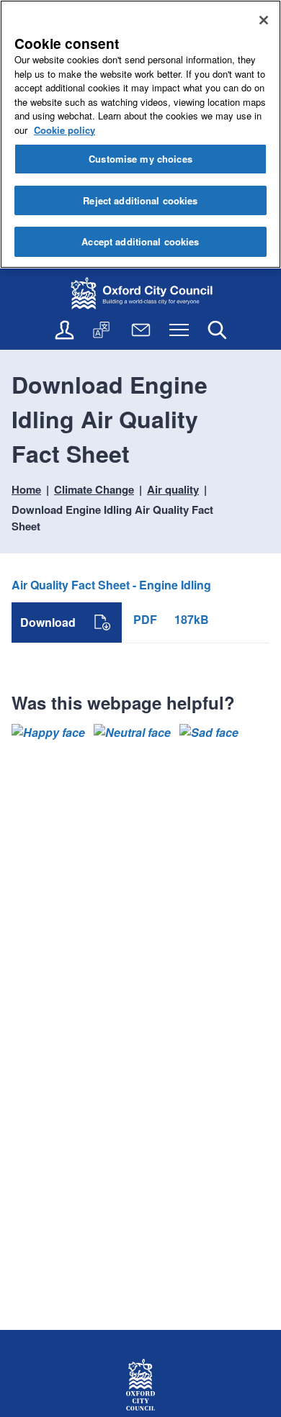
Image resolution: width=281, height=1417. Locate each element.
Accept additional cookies (140, 241)
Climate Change (94, 489)
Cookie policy (64, 130)
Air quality (173, 489)
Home (26, 489)
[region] (140, 134)
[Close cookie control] (264, 20)
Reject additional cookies (140, 200)
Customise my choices (140, 159)
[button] (48, 732)
